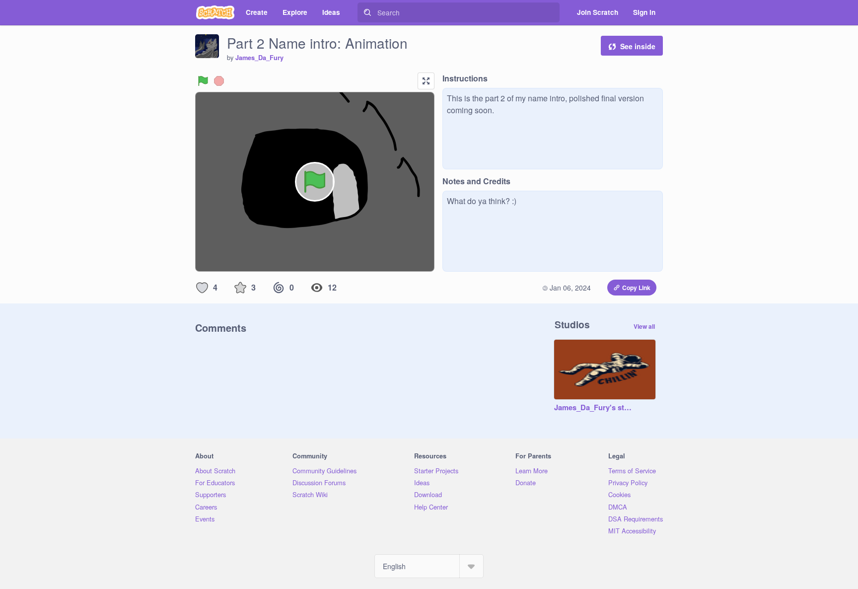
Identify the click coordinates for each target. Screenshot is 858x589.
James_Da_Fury (259, 57)
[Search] (367, 12)
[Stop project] (219, 81)
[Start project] (203, 81)
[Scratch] (215, 12)
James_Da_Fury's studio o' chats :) (595, 407)
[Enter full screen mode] (426, 81)
